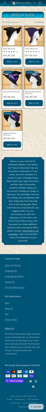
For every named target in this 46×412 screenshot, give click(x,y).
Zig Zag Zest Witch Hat (11, 92)
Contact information (30, 403)
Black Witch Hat (9, 49)
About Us (9, 308)
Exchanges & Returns (14, 276)
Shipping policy (24, 407)
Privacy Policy (11, 319)
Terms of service (33, 399)
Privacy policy (16, 403)
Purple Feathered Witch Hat (9, 134)
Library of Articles (13, 265)
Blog (7, 303)
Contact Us (9, 282)
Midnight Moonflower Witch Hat (33, 93)
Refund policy (20, 399)
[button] (5, 3)
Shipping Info (11, 271)
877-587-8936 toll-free (15, 287)
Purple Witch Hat (31, 49)
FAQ (6, 314)
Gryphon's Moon (21, 396)
